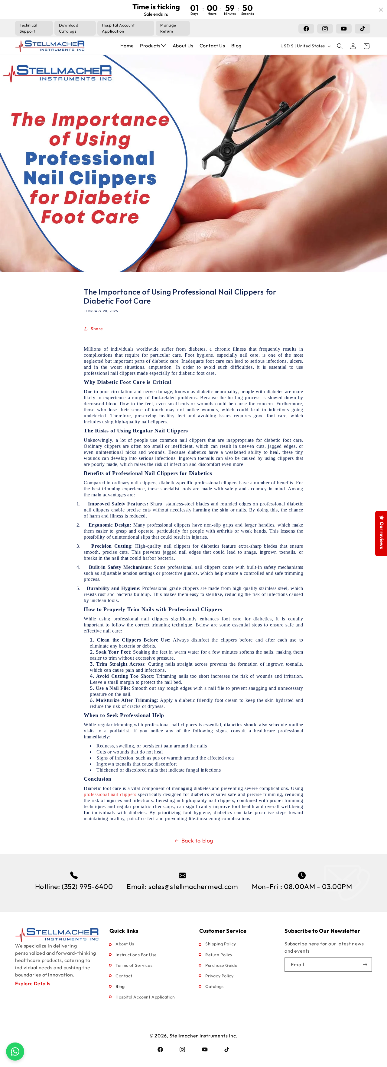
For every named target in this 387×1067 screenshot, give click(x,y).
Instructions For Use (136, 954)
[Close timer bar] (381, 9)
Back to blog (197, 840)
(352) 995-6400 (87, 886)
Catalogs (214, 986)
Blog (236, 46)
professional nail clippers (110, 794)
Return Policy (219, 954)
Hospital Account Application (145, 997)
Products (150, 46)
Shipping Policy (220, 944)
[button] (339, 46)
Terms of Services (133, 965)
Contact (123, 976)
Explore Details (32, 983)
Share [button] (97, 328)
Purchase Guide (221, 965)
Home (127, 46)
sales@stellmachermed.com (193, 886)
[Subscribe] (365, 964)
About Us (183, 46)
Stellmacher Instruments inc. (204, 1036)
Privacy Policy (219, 976)
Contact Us (212, 46)
